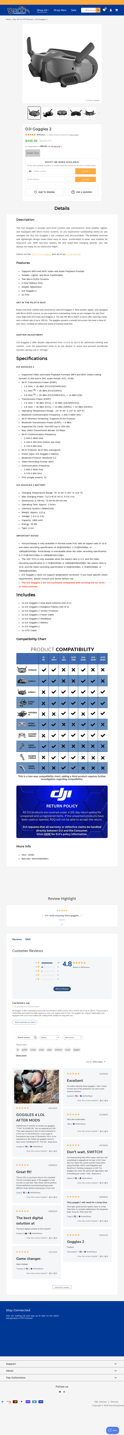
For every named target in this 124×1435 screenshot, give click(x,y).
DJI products (73, 254)
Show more (21, 1055)
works (41, 1050)
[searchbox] (24, 1038)
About (9, 1370)
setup (49, 1050)
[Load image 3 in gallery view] (62, 113)
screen (33, 1050)
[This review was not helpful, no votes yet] (54, 1151)
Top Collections (15, 1377)
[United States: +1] (30, 171)
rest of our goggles (41, 254)
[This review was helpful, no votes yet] (50, 1151)
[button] (43, 10)
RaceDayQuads (116, 1406)
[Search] (98, 10)
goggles (77, 1050)
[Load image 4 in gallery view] (76, 113)
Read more (52, 1142)
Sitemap (114, 1402)
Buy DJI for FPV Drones (23, 19)
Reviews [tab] (17, 939)
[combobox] (50, 1037)
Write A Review (62, 989)
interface (58, 1050)
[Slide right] (99, 113)
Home (8, 19)
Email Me (85, 179)
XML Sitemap (100, 1402)
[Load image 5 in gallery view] (89, 113)
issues (67, 1050)
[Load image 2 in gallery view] (48, 113)
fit (18, 1050)
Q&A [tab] (28, 939)
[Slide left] (24, 113)
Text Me (85, 171)
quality (24, 1050)
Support (11, 1364)
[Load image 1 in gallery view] (34, 113)
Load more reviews (62, 1287)
